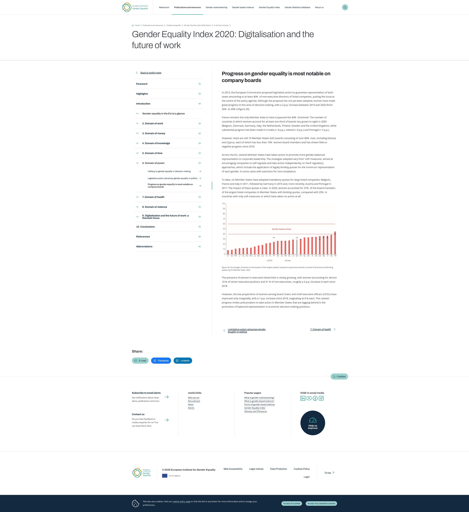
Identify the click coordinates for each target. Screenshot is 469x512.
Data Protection (278, 469)
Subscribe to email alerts (146, 393)
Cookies (341, 376)
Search (345, 7)
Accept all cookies (291, 503)
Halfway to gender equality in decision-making (169, 171)
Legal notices (256, 469)
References (143, 236)
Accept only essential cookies (321, 503)
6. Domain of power (221, 25)
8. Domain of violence (154, 207)
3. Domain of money (153, 133)
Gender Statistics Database (297, 7)
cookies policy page (181, 501)
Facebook (315, 398)
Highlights (142, 93)
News (190, 404)
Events (191, 407)
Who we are (193, 397)
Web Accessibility (233, 469)
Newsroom (164, 7)
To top (328, 472)
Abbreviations (144, 246)
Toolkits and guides (173, 25)
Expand (137, 113)
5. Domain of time (152, 153)
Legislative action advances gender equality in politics (172, 178)
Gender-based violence (243, 7)
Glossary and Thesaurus (255, 411)
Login (307, 476)
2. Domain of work (152, 123)
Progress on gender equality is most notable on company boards (170, 185)
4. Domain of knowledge (156, 143)
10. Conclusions (145, 226)
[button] (140, 361)
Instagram (321, 398)
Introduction (143, 103)
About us (319, 7)
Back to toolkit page (150, 72)
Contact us (138, 414)
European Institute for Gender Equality (135, 7)
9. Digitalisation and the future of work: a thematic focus (165, 216)
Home (137, 25)
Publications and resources (187, 7)
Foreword (141, 83)
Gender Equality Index (269, 7)
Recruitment (194, 401)
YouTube (309, 398)
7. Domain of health (153, 197)
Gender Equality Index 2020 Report (197, 25)
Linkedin (302, 398)
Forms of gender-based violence (259, 404)
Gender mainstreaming (216, 7)
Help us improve (313, 426)
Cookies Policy (302, 469)
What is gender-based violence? (259, 401)
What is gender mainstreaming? (259, 397)
